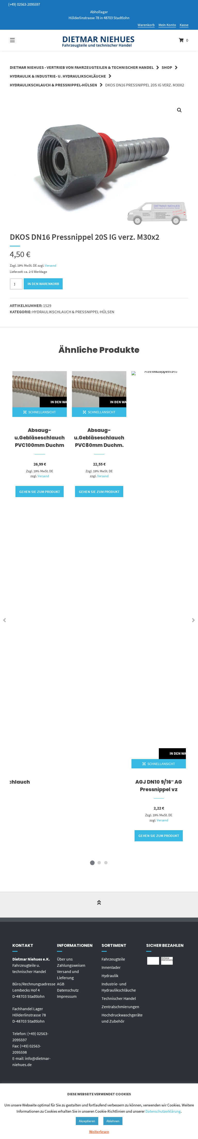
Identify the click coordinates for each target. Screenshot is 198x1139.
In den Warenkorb (43, 283)
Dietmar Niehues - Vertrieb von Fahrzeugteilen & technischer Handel (82, 67)
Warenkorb (146, 25)
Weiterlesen (99, 1131)
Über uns (65, 959)
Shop (167, 67)
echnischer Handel (120, 998)
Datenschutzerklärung (163, 1111)
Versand (50, 265)
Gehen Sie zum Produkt (39, 491)
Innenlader (111, 967)
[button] (179, 110)
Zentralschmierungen (120, 1006)
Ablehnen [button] (112, 1121)
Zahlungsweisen (71, 965)
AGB (60, 983)
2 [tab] (99, 862)
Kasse (184, 25)
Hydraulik (110, 975)
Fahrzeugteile (113, 959)
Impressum (67, 996)
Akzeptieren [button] (87, 1121)
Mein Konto (167, 25)
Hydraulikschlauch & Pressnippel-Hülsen (53, 84)
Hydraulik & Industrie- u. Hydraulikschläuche (58, 76)
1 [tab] (92, 862)
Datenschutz (68, 990)
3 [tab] (105, 862)
